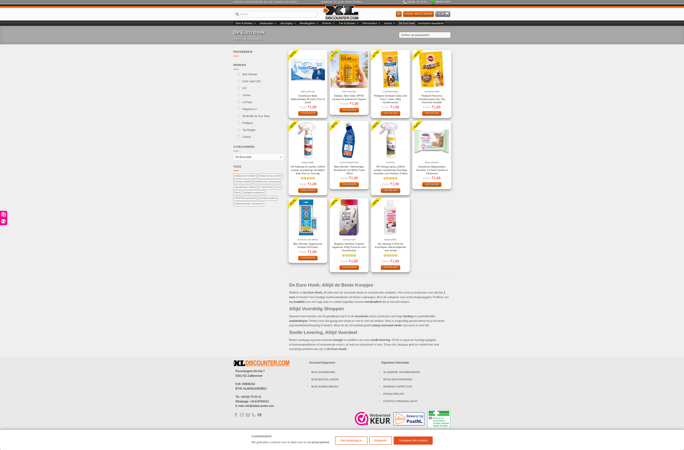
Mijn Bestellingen (325, 379)
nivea (278, 194)
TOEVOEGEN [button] (308, 113)
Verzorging (286, 23)
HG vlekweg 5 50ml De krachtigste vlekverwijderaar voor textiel (390, 247)
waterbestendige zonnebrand (248, 211)
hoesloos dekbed (242, 188)
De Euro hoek (406, 23)
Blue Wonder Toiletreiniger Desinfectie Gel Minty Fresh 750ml (349, 170)
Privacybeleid (393, 393)
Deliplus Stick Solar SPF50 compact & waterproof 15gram (349, 97)
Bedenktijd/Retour (397, 386)
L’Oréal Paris (266, 194)
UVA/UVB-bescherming (245, 205)
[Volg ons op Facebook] (236, 415)
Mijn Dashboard (323, 372)
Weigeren (380, 440)
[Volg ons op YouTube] (259, 415)
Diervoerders (369, 23)
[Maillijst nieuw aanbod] (399, 14)
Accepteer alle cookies (413, 440)
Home (236, 39)
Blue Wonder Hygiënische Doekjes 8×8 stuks (307, 245)
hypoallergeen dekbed (245, 194)
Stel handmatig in (351, 440)
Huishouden (266, 23)
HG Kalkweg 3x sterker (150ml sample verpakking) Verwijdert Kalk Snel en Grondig (308, 170)
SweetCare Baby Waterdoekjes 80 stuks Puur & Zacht (308, 99)
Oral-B (237, 199)
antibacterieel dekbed (244, 183)
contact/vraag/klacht (400, 401)
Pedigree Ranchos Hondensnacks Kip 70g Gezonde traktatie (432, 99)
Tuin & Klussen (347, 23)
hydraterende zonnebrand (267, 188)
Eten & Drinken (244, 23)
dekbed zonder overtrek (270, 183)
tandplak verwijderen (254, 199)
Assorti (388, 23)
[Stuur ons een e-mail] (248, 415)
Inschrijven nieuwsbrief (431, 23)
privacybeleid (320, 442)
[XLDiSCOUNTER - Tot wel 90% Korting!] (342, 12)
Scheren (326, 23)
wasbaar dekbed (268, 205)
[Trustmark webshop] (372, 418)
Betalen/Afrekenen (397, 379)
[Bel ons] (254, 415)
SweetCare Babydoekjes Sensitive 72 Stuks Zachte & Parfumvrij (432, 170)
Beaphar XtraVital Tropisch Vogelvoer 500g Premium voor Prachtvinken (349, 247)
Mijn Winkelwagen (324, 386)
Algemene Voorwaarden (401, 372)
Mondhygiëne (307, 23)
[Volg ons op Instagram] (242, 415)
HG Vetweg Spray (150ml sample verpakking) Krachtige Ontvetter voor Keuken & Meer (390, 170)
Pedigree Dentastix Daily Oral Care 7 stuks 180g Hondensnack (390, 99)
